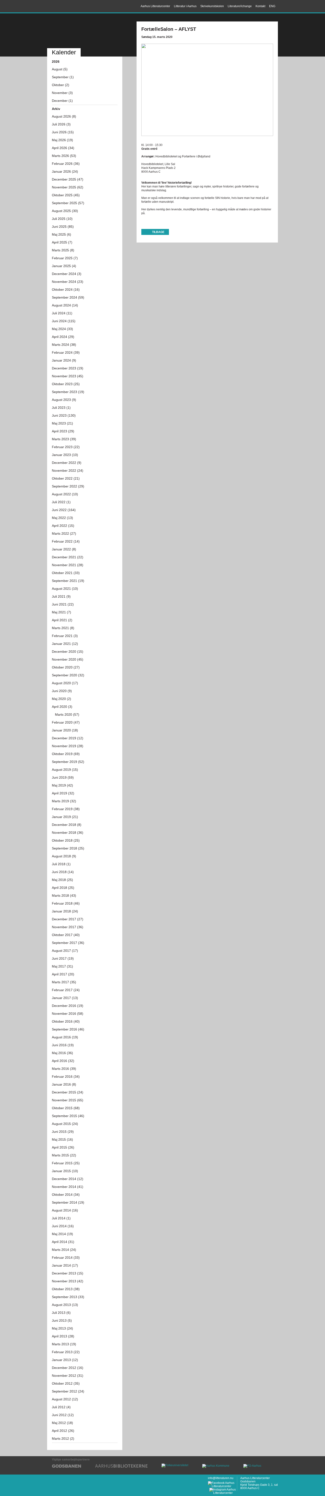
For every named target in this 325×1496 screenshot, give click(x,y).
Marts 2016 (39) (64, 1069)
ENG (272, 6)
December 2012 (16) (67, 1368)
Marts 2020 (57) (67, 714)
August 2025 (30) (65, 211)
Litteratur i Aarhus (185, 6)
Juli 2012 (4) (61, 1407)
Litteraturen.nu (84, 31)
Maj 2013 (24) (62, 1328)
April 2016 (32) (63, 1061)
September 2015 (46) (68, 1116)
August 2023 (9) (64, 400)
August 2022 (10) (65, 494)
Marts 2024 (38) (64, 345)
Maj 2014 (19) (62, 1234)
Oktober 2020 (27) (66, 667)
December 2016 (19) (67, 1006)
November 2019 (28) (67, 746)
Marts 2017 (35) (64, 982)
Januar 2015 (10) (65, 1171)
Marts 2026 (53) (64, 156)
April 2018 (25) (63, 888)
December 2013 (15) (67, 1273)
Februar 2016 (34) (66, 1076)
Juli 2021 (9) (61, 596)
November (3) (62, 93)
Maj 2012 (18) (62, 1423)
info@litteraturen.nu (220, 1478)
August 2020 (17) (65, 683)
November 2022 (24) (67, 470)
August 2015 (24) (65, 1124)
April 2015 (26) (63, 1147)
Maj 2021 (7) (61, 612)
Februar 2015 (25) (66, 1163)
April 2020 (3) (62, 707)
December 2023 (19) (67, 368)
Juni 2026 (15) (63, 132)
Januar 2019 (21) (65, 817)
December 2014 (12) (67, 1179)
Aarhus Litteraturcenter (68, 6)
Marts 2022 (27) (64, 533)
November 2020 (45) (67, 659)
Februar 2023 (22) (66, 447)
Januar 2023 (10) (65, 455)
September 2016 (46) (68, 1029)
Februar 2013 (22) (66, 1352)
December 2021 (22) (67, 557)
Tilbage (158, 232)
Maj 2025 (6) (61, 234)
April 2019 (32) (63, 793)
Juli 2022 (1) (61, 502)
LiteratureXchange (240, 6)
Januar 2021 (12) (65, 644)
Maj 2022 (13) (62, 518)
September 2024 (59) (68, 297)
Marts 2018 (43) (64, 895)
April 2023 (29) (63, 431)
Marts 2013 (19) (64, 1344)
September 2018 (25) (68, 848)
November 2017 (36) (67, 927)
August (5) (60, 69)
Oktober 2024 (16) (66, 289)
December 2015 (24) (67, 1092)
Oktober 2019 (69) (66, 754)
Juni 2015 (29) (63, 1132)
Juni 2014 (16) (63, 1226)
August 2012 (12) (65, 1399)
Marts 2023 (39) (64, 439)
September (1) (63, 77)
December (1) (62, 101)
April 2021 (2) (62, 620)
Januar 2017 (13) (65, 998)
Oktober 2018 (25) (66, 840)
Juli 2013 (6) (61, 1313)
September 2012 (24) (68, 1391)
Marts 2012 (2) (63, 1438)
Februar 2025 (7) (65, 258)
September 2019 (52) (68, 762)
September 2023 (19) (68, 392)
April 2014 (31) (63, 1242)
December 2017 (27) (67, 919)
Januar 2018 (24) (65, 911)
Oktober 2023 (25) (66, 384)
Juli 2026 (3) (61, 124)
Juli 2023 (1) (61, 407)
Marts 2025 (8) (63, 250)
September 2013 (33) (68, 1297)
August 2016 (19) (65, 1037)
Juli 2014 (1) (61, 1218)
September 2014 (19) (68, 1202)
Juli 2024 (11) (62, 313)
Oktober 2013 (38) (66, 1289)
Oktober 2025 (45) (66, 195)
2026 (55, 61)
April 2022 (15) (63, 526)
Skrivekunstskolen (212, 6)
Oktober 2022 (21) (66, 478)
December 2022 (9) (66, 463)
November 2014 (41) (67, 1187)
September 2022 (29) (68, 486)
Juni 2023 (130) (64, 415)
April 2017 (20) (63, 974)
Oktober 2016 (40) (66, 1021)
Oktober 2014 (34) (66, 1194)
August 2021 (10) (65, 588)
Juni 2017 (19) (63, 958)
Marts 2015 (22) (64, 1155)
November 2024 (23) (67, 282)
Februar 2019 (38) (66, 809)
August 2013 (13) (65, 1305)
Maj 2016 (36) (62, 1053)
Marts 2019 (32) (64, 801)
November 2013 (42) (67, 1281)
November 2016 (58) (67, 1013)
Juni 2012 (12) (63, 1415)
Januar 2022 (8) (64, 549)
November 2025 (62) (67, 187)
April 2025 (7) (62, 242)
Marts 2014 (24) (64, 1250)
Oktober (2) (60, 85)
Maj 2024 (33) (62, 329)
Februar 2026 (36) (66, 164)
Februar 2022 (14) (66, 541)
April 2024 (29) (63, 337)
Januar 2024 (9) (64, 360)
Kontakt (260, 6)
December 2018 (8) (66, 825)
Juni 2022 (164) (64, 510)
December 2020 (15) (67, 651)
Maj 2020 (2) (61, 699)
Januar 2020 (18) (65, 730)
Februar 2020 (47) (66, 722)
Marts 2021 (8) (63, 628)
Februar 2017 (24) (66, 990)
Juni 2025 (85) (63, 226)
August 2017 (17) (65, 950)
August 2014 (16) (65, 1210)
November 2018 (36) (67, 832)
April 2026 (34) (63, 148)
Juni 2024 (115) (63, 321)
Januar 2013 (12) (65, 1360)
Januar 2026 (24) (65, 171)
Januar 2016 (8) (64, 1084)
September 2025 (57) (68, 203)
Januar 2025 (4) (64, 266)
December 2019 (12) (67, 738)
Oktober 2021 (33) (66, 573)
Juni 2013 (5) (62, 1320)
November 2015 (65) (67, 1100)
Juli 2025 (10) (62, 219)
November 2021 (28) (67, 565)
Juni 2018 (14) (63, 872)
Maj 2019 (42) (62, 785)
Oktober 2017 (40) (66, 935)
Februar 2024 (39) (66, 352)
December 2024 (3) (66, 274)
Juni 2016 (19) (63, 1045)
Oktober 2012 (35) (66, 1383)
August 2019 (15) (65, 769)
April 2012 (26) (63, 1431)
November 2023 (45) (67, 376)
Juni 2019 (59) (63, 777)
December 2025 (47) (67, 179)
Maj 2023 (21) (62, 423)
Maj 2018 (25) (62, 880)
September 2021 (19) (68, 581)
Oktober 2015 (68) (66, 1108)
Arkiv (56, 109)
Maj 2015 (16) (62, 1139)
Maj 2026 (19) (62, 140)
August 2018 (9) (64, 856)
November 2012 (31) (67, 1375)
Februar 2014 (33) (66, 1257)
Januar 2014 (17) (65, 1265)
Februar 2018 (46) (66, 903)
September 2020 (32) (68, 675)
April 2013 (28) (63, 1336)
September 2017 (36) (68, 943)
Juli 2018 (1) (61, 864)
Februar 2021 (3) (65, 636)
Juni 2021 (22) (63, 604)
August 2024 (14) (65, 305)
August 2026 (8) (64, 116)
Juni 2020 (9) (62, 691)
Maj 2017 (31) (62, 966)
